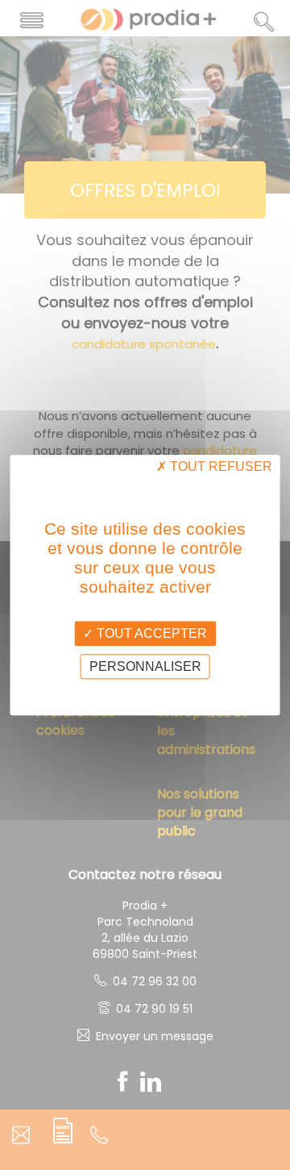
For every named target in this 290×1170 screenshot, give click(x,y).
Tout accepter (150, 633)
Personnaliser (145, 666)
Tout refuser (219, 466)
